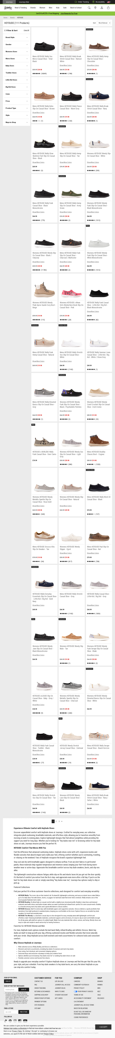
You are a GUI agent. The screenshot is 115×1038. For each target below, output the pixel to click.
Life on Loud (59, 981)
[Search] (89, 8)
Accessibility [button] (100, 2)
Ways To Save (60, 991)
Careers (77, 981)
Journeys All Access (62, 985)
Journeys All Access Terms (84, 1005)
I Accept (103, 1027)
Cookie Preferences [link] (81, 1017)
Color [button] (8, 94)
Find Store (23, 1012)
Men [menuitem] (50, 8)
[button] (109, 2)
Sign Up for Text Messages (14, 986)
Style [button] (8, 115)
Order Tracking (83, 2)
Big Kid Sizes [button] (11, 87)
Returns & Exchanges (42, 991)
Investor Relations (81, 1008)
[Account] (102, 8)
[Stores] (96, 8)
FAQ (35, 985)
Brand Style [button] (10, 37)
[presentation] (21, 7)
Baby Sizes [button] (10, 66)
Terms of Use (78, 995)
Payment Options (40, 1001)
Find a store (8, 1008)
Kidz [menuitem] (58, 8)
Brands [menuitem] (33, 8)
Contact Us (38, 981)
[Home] (8, 7)
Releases (100, 998)
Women (99, 985)
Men (98, 988)
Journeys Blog (60, 988)
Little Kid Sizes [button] (11, 80)
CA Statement (79, 1001)
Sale (99, 995)
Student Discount (61, 995)
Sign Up (8, 981)
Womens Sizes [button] (11, 51)
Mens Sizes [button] (10, 59)
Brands (100, 981)
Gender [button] (8, 44)
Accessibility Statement (82, 998)
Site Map (37, 1008)
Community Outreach (81, 985)
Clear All (26, 30)
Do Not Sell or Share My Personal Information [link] (82, 1013)
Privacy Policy (79, 988)
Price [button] (8, 101)
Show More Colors (66, 65)
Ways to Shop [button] (11, 122)
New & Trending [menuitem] (21, 8)
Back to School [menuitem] (76, 8)
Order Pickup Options (42, 998)
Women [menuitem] (42, 8)
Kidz (98, 991)
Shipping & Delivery (41, 995)
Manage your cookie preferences (15, 1028)
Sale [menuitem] (65, 8)
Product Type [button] (11, 108)
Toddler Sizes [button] (11, 73)
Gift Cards (59, 998)
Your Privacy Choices (85, 991)
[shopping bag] (109, 8)
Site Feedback (39, 1005)
